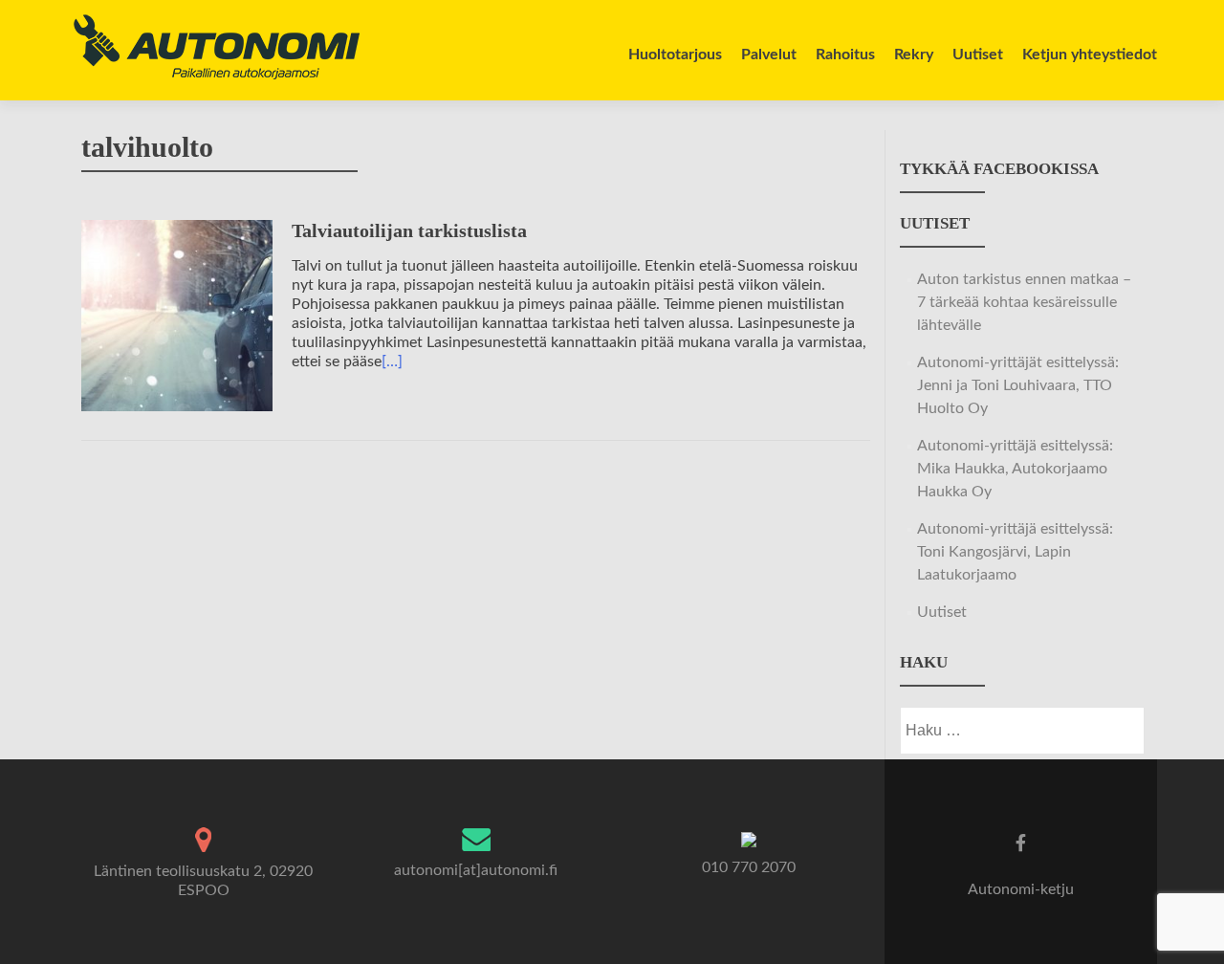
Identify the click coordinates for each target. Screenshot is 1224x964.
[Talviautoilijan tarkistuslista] (177, 314)
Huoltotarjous (675, 54)
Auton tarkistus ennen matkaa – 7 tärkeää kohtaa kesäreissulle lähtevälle (1024, 302)
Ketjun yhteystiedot (1089, 54)
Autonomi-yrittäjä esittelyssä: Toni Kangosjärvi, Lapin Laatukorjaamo (1015, 551)
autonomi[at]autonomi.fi (475, 870)
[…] (392, 361)
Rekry (913, 54)
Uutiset (977, 54)
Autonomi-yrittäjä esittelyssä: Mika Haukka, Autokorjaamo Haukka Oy (1015, 468)
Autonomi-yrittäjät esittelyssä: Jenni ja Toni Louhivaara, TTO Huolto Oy (1018, 385)
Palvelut (769, 54)
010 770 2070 (749, 867)
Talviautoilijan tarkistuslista (409, 230)
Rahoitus (845, 54)
